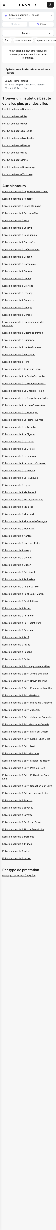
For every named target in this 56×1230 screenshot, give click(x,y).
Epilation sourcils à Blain (15, 220)
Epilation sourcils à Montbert (18, 514)
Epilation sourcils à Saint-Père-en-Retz (23, 767)
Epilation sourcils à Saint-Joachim (21, 709)
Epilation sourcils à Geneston (18, 300)
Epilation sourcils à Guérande (18, 340)
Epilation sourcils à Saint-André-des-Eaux (25, 673)
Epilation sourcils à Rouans (17, 651)
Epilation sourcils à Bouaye (17, 227)
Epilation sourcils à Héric (15, 361)
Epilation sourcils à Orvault (17, 557)
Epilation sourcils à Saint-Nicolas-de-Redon (26, 760)
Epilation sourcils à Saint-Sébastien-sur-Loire (27, 785)
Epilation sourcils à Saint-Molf (18, 746)
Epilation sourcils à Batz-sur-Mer (20, 213)
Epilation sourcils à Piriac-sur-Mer (20, 586)
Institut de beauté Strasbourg (18, 167)
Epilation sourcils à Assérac (17, 198)
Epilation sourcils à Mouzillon (18, 528)
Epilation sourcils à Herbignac (18, 354)
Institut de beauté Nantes (16, 145)
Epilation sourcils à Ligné (16, 485)
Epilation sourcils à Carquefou (18, 242)
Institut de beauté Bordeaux (17, 109)
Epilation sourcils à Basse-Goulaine (21, 206)
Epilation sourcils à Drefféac (17, 285)
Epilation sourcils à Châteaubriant (20, 249)
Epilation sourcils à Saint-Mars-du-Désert (25, 731)
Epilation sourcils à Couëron (17, 271)
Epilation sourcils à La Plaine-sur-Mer (22, 419)
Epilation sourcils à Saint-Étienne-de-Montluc (27, 688)
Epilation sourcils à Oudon (16, 564)
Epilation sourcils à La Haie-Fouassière (23, 405)
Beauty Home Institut (16, 80)
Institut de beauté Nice (14, 152)
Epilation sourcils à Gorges (17, 314)
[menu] (4, 4)
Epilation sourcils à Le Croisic (18, 448)
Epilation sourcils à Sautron (17, 800)
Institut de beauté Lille (14, 116)
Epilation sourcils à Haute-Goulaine (21, 347)
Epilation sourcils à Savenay (17, 807)
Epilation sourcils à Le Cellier (18, 441)
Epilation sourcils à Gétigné (17, 307)
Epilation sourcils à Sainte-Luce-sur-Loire (25, 793)
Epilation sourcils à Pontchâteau (20, 601)
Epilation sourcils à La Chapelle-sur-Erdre (25, 398)
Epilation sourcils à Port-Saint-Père (21, 622)
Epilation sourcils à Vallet (16, 851)
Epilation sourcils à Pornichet (18, 615)
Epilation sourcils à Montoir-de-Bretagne (24, 521)
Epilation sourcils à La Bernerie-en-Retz (24, 383)
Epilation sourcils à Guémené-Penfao (22, 332)
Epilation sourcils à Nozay (16, 550)
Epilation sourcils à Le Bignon (18, 434)
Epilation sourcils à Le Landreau (19, 456)
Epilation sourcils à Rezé (15, 637)
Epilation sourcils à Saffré (16, 659)
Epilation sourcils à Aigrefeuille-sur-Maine (25, 191)
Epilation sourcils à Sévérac (17, 814)
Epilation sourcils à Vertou (16, 858)
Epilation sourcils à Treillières (18, 836)
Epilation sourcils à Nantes (17, 535)
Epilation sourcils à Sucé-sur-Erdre (21, 822)
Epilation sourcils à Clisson (17, 256)
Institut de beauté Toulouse (17, 174)
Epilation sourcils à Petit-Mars (18, 579)
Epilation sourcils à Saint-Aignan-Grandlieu (26, 666)
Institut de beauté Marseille (17, 130)
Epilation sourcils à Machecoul (19, 492)
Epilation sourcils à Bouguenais (19, 235)
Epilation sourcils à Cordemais (19, 264)
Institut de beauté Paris (15, 159)
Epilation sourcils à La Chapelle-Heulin (23, 390)
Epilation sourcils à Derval (16, 278)
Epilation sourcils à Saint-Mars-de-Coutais (25, 724)
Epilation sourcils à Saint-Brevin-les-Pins (24, 680)
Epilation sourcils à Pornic (16, 608)
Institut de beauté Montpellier (18, 138)
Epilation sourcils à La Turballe (19, 427)
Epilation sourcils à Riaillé (16, 644)
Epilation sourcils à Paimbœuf (18, 572)
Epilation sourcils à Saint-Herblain (20, 695)
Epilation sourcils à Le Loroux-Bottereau (24, 463)
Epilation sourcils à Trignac (17, 843)
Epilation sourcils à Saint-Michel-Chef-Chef (26, 738)
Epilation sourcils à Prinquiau (18, 630)
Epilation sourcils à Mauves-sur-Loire (22, 499)
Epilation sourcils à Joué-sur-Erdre (21, 369)
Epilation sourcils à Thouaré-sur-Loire (23, 829)
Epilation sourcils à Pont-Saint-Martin (23, 593)
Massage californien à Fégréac (18, 875)
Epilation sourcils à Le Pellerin (18, 470)
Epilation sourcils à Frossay (17, 293)
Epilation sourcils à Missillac (17, 506)
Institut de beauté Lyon (15, 123)
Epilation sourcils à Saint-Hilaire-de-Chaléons (27, 702)
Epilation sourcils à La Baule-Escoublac (23, 376)
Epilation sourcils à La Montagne (20, 412)
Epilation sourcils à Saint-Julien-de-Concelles (27, 717)
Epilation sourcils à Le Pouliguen (20, 477)
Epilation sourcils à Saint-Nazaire (20, 753)
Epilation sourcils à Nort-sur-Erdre (21, 543)
